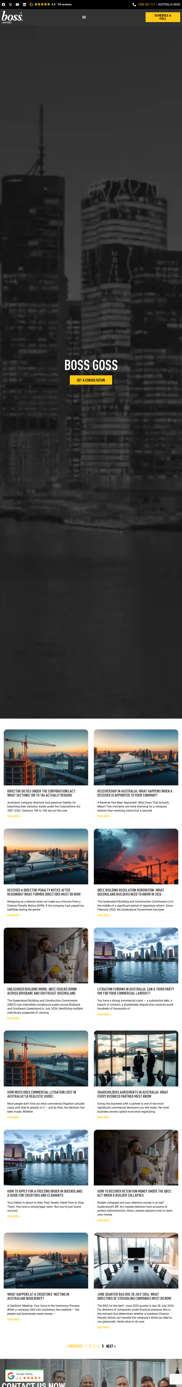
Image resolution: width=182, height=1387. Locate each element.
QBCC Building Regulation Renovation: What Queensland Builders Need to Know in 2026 (130, 892)
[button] (51, 4)
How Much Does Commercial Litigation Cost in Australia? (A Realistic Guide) (41, 1094)
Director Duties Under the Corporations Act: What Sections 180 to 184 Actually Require (41, 793)
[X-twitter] (10, 4)
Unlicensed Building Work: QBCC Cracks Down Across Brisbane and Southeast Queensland (42, 991)
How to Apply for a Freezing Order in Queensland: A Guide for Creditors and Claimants (45, 1193)
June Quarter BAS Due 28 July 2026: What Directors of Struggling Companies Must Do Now (134, 1296)
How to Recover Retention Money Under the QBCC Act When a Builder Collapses (134, 1193)
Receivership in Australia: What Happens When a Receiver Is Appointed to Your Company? (134, 793)
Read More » (14, 816)
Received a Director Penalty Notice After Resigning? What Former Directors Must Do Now (44, 892)
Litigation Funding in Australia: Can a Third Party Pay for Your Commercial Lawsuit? (135, 991)
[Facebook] (3, 4)
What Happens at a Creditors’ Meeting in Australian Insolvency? (38, 1296)
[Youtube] (17, 4)
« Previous (74, 1346)
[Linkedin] (24, 4)
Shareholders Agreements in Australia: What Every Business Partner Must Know (132, 1094)
